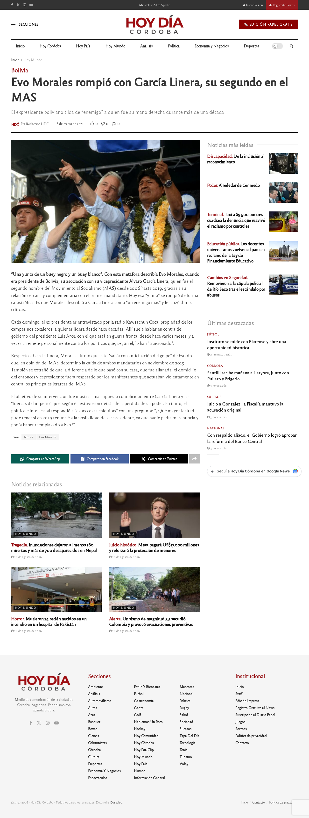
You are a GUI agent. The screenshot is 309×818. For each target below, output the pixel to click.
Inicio (20, 45)
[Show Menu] (13, 24)
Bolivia (29, 437)
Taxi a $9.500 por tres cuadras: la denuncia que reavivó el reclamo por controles (236, 220)
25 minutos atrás (221, 354)
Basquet (94, 721)
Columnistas (97, 742)
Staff (238, 693)
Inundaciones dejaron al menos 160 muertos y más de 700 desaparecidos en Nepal (54, 547)
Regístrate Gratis (283, 5)
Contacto (242, 742)
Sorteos (241, 728)
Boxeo (93, 728)
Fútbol (213, 334)
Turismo (186, 756)
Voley (184, 763)
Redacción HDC (37, 124)
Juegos (240, 721)
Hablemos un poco (148, 721)
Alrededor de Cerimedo (233, 185)
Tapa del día (189, 735)
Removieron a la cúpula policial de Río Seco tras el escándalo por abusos (236, 286)
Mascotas (187, 686)
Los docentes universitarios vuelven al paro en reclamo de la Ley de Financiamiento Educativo (236, 252)
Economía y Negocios (212, 45)
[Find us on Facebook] (12, 5)
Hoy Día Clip (144, 749)
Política (174, 45)
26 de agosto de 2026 (28, 557)
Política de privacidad (251, 735)
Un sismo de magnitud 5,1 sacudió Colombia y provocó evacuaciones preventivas (151, 621)
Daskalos (116, 802)
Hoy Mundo (115, 45)
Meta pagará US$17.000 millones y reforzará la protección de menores (154, 547)
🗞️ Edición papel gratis (268, 24)
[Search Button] (291, 46)
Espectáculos (97, 777)
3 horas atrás (218, 385)
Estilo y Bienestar (147, 686)
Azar (91, 714)
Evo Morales (47, 437)
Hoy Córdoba (50, 45)
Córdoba (215, 365)
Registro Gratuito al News (254, 707)
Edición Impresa (247, 700)
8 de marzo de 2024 (70, 124)
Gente (138, 707)
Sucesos (214, 396)
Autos (92, 707)
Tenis (183, 749)
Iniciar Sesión (254, 5)
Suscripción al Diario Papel (255, 714)
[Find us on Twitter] (18, 5)
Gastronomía (144, 700)
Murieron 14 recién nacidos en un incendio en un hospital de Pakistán (49, 621)
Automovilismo (99, 700)
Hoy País (83, 45)
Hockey (139, 728)
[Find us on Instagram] (24, 5)
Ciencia (93, 735)
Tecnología (188, 742)
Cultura (93, 756)
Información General (149, 777)
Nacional (216, 428)
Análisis (146, 45)
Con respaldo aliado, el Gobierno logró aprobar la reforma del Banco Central (252, 438)
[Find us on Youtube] (31, 5)
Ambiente (95, 686)
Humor (139, 770)
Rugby (184, 707)
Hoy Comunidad (146, 735)
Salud (184, 714)
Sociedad (186, 721)
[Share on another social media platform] (194, 458)
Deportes (252, 45)
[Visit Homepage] (154, 24)
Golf (137, 714)
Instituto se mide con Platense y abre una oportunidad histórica (246, 344)
